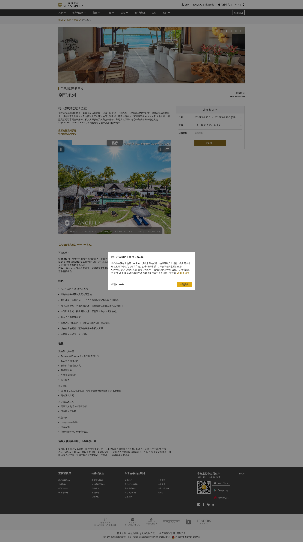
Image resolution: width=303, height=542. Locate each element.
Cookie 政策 (183, 272)
